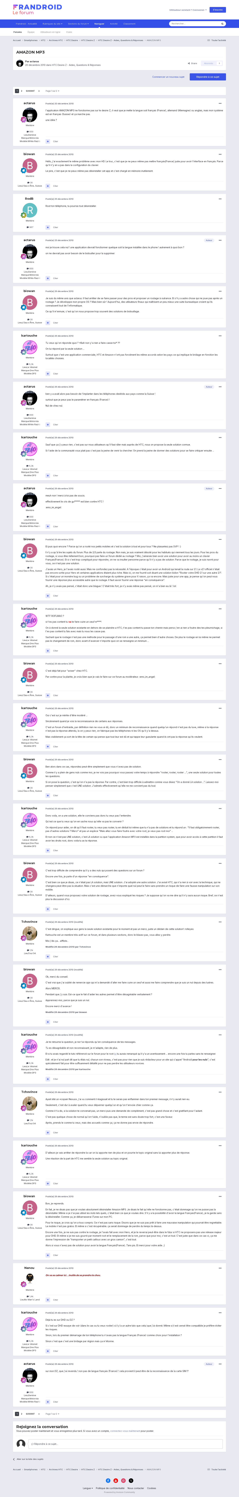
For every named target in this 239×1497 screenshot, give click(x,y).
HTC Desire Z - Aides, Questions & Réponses (76, 65)
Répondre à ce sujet (207, 76)
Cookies (151, 1488)
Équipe (31, 32)
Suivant (30, 91)
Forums (17, 32)
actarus (34, 61)
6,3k (30, 364)
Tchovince (29, 922)
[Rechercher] (222, 23)
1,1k (31, 950)
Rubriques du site (52, 23)
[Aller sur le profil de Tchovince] (30, 933)
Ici (115, 1053)
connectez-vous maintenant (125, 1431)
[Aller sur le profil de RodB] (30, 210)
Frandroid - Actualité (26, 23)
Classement (129, 23)
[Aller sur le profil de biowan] (30, 165)
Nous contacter (136, 1488)
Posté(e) (60, 103)
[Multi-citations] (48, 141)
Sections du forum (77, 23)
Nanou (29, 1268)
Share (193, 63)
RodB (29, 199)
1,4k (31, 1296)
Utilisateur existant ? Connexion (187, 10)
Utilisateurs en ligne (50, 32)
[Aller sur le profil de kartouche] (30, 347)
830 (31, 131)
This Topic (209, 23)
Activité (114, 23)
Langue (87, 1488)
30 (31, 182)
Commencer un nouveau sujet (168, 76)
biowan (29, 154)
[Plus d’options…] (220, 103)
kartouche (29, 335)
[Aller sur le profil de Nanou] (30, 1279)
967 (31, 227)
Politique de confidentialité (110, 1488)
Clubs (69, 32)
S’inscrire (218, 9)
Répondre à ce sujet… (46, 1443)
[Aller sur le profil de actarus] (19, 63)
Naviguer (99, 23)
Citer (55, 141)
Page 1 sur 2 (52, 91)
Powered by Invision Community (119, 1492)
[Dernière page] (39, 91)
